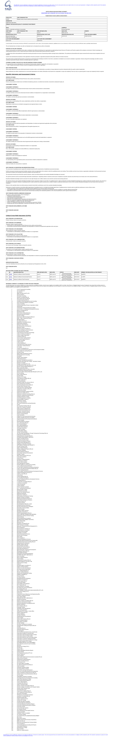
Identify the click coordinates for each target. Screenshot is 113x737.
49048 (10, 274)
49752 (10, 276)
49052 (10, 279)
